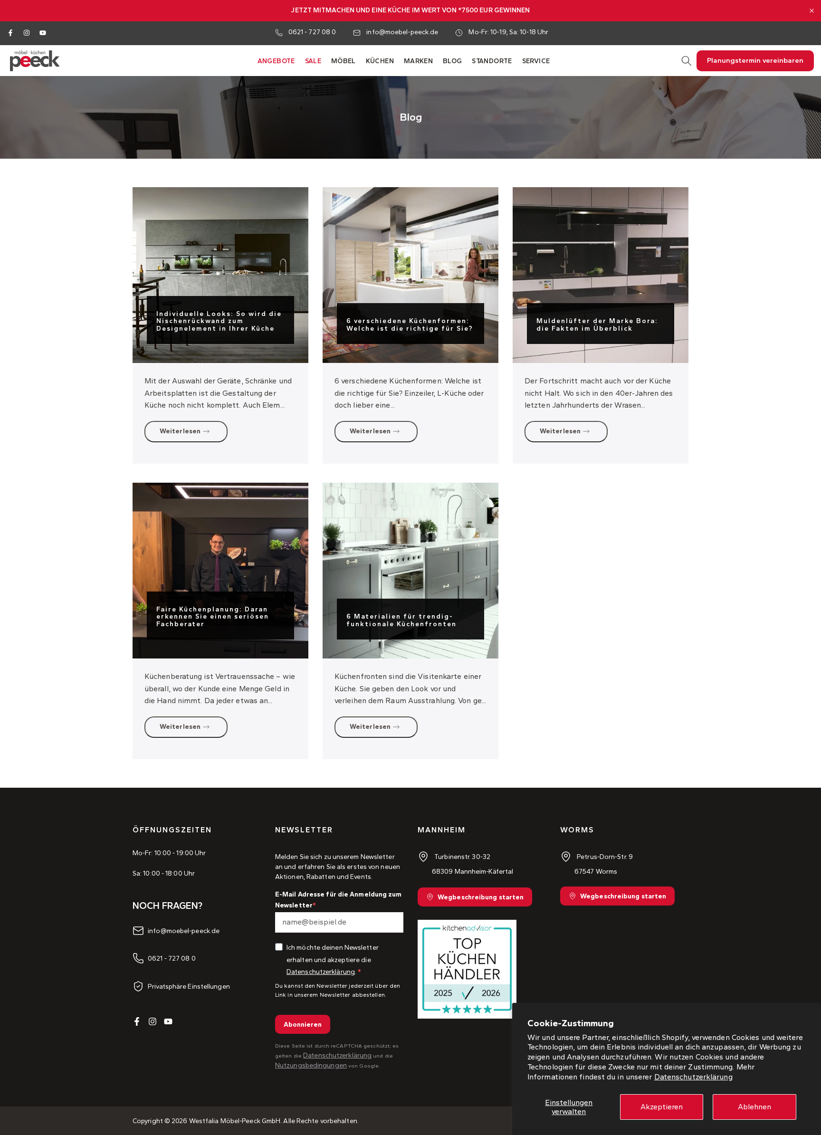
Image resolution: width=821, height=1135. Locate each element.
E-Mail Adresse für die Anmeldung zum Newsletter (338, 899)
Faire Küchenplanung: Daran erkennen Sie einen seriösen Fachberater (212, 616)
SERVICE (536, 61)
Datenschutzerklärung (693, 1076)
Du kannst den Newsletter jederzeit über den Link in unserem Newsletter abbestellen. (337, 990)
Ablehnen (754, 1106)
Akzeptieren (661, 1106)
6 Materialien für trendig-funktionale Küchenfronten (401, 620)
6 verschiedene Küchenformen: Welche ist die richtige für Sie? (409, 324)
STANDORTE (492, 61)
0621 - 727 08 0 (312, 32)
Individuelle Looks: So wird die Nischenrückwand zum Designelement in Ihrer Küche (219, 321)
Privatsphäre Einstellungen (189, 986)
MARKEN (418, 61)
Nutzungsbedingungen (311, 1065)
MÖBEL (343, 61)
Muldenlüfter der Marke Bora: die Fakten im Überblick (597, 324)
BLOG (452, 61)
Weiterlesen (180, 431)
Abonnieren (303, 1025)
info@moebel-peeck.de (402, 32)
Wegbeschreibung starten (481, 897)
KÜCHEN (380, 61)
